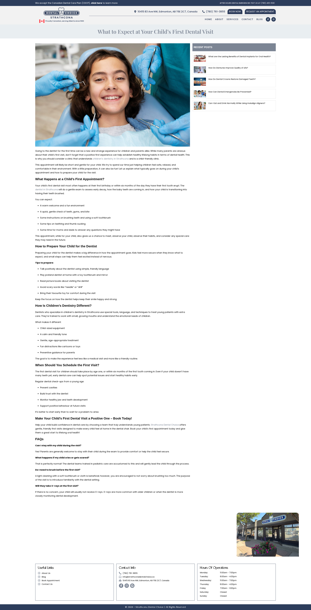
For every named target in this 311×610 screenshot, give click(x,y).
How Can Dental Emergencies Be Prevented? (229, 91)
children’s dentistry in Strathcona (111, 158)
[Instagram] (273, 19)
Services (232, 19)
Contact (247, 19)
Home (208, 19)
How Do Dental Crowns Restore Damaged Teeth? (232, 79)
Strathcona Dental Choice (165, 424)
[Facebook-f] (268, 19)
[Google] (132, 585)
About (219, 19)
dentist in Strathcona (46, 189)
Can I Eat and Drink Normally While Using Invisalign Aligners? (236, 103)
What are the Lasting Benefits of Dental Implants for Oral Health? (239, 56)
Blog (259, 19)
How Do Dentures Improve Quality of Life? (228, 67)
